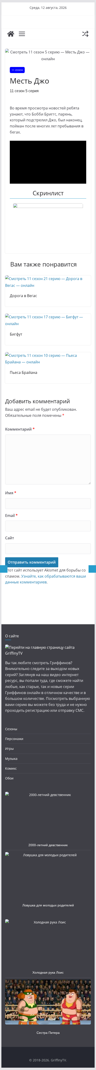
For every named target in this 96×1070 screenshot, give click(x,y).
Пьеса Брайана (23, 372)
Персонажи (14, 739)
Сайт (9, 537)
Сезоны (11, 729)
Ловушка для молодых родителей (48, 905)
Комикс (11, 768)
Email (11, 515)
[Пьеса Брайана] (48, 355)
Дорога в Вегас (23, 295)
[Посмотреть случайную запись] (85, 33)
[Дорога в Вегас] (48, 278)
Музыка (11, 758)
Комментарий (20, 429)
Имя (10, 492)
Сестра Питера (48, 1033)
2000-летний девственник (48, 845)
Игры (9, 748)
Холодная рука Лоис (48, 972)
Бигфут (16, 334)
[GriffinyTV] (10, 33)
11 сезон (17, 70)
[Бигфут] (48, 316)
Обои (9, 778)
